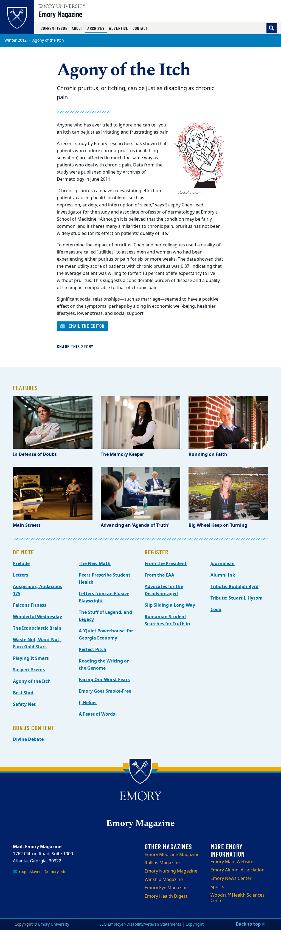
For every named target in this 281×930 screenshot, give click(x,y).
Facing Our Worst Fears (104, 679)
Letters (20, 575)
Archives (96, 28)
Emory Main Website (231, 862)
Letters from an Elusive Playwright (104, 597)
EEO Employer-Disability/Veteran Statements (140, 924)
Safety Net (24, 704)
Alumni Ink (222, 575)
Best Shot (23, 693)
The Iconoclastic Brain (37, 628)
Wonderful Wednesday (37, 617)
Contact (140, 28)
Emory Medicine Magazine (172, 854)
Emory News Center (231, 878)
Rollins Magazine (162, 863)
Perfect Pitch (92, 649)
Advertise (118, 28)
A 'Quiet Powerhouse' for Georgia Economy (106, 634)
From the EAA (159, 575)
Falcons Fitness (29, 605)
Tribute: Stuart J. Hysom (236, 598)
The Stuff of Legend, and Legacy (105, 616)
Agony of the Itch (32, 681)
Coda (215, 609)
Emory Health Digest (166, 896)
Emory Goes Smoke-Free (105, 691)
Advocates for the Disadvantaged (164, 590)
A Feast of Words (97, 714)
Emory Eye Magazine (166, 888)
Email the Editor (85, 326)
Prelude (21, 563)
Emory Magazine (60, 14)
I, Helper (88, 702)
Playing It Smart (31, 658)
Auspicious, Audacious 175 (37, 590)
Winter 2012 (15, 40)
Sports (217, 886)
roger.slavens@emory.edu (42, 872)
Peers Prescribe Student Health (104, 579)
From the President (166, 563)
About (77, 28)
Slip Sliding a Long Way (170, 605)
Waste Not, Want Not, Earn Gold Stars (37, 643)
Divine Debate (28, 739)
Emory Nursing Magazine (171, 871)
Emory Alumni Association (237, 870)
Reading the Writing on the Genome (104, 665)
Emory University (53, 924)
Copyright (195, 924)
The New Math (95, 563)
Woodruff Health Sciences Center (237, 898)
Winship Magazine (164, 879)
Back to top (249, 924)
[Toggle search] (271, 28)
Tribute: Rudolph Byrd (234, 586)
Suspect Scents (29, 670)
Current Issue (54, 28)
